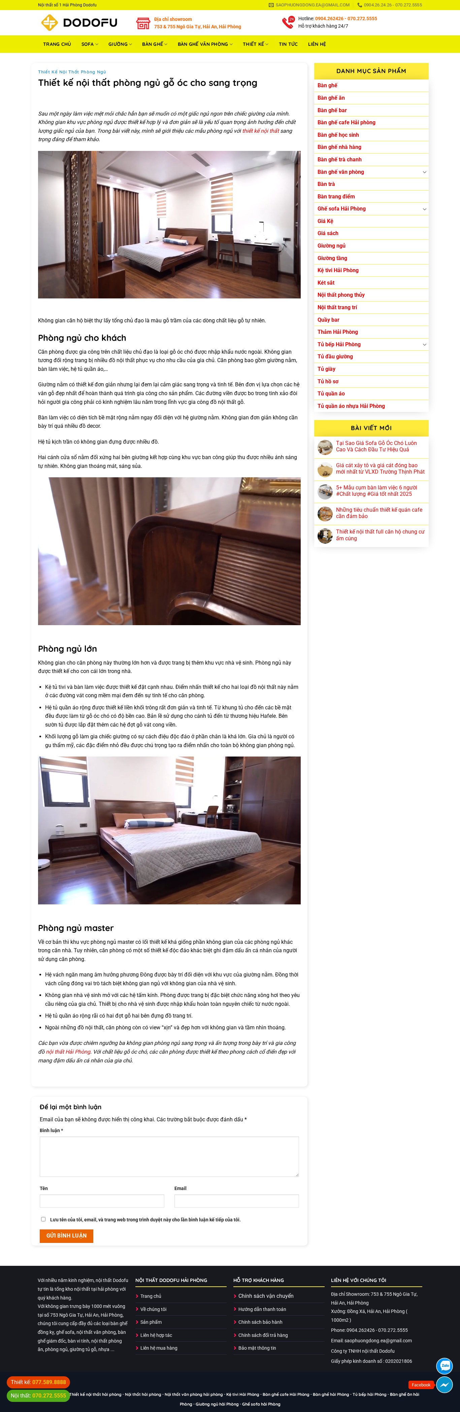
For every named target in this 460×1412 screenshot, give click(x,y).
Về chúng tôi (153, 1309)
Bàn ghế (152, 44)
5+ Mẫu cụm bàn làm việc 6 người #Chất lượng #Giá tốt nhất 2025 (376, 490)
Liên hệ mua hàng (158, 1348)
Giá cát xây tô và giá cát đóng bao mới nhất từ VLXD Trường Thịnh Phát (380, 468)
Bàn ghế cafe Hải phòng (346, 122)
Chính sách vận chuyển (266, 1296)
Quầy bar (328, 320)
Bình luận (51, 1130)
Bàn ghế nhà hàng (339, 147)
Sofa (87, 44)
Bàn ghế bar (332, 110)
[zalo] (444, 1366)
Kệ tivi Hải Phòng (338, 270)
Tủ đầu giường (335, 356)
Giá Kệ (325, 221)
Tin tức (288, 44)
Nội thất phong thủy (341, 295)
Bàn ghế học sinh (338, 135)
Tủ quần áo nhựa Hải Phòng (351, 406)
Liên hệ (317, 44)
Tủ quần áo (331, 393)
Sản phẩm (151, 1322)
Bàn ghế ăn (331, 98)
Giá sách (328, 233)
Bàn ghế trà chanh (340, 159)
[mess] (444, 1384)
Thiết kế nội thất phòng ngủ (72, 71)
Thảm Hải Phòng (338, 332)
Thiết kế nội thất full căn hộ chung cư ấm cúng (380, 534)
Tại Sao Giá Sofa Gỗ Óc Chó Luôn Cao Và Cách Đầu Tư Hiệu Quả (376, 446)
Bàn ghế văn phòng (203, 44)
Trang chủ (57, 44)
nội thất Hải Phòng (68, 1052)
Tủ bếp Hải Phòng (339, 344)
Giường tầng (332, 258)
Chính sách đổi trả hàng (263, 1335)
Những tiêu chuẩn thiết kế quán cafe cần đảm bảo (379, 513)
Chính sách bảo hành (260, 1322)
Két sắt (326, 283)
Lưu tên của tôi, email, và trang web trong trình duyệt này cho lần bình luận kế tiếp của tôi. (145, 1220)
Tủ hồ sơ (328, 381)
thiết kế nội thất (260, 131)
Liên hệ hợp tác (156, 1335)
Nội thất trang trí (337, 307)
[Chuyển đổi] (425, 172)
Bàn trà (326, 184)
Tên (44, 1188)
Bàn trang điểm (336, 196)
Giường (118, 44)
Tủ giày (326, 369)
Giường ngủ (332, 246)
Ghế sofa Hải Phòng (342, 208)
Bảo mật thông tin (257, 1348)
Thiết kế (253, 44)
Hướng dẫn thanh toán (262, 1309)
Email (180, 1188)
